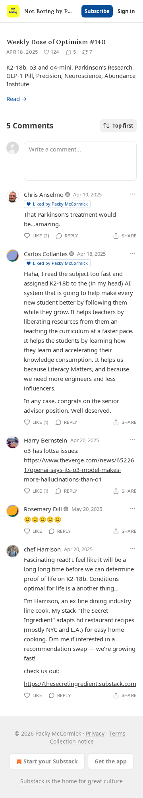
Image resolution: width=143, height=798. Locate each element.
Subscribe (97, 11)
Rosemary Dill (43, 509)
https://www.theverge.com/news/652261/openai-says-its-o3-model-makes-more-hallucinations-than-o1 (79, 469)
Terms (117, 733)
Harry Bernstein (45, 440)
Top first (122, 125)
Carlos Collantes (46, 254)
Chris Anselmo (44, 194)
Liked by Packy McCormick (60, 204)
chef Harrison (42, 549)
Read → (16, 99)
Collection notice (72, 741)
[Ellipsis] (132, 194)
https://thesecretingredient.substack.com (80, 683)
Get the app (111, 761)
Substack (32, 781)
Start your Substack (50, 761)
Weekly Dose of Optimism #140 (56, 42)
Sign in (126, 11)
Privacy (95, 733)
